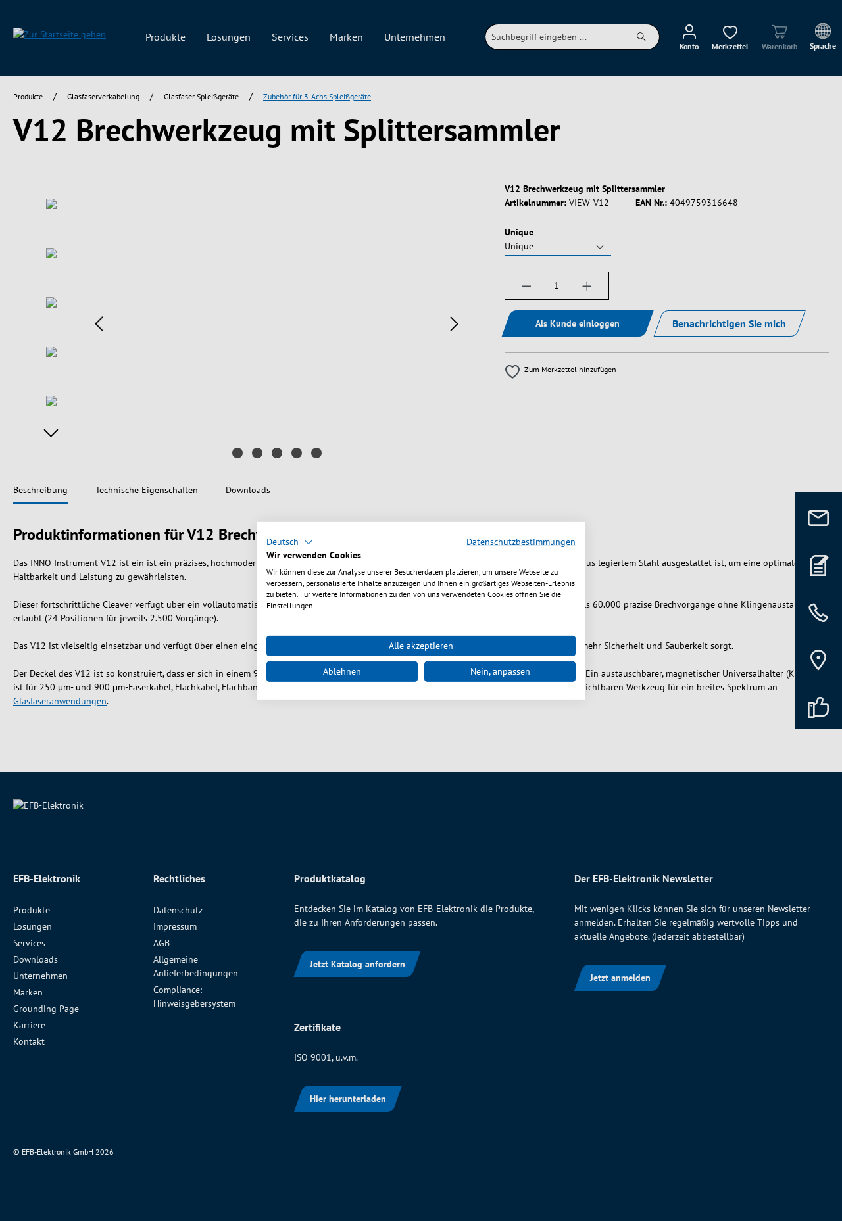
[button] (289, 542)
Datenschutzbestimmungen (521, 541)
